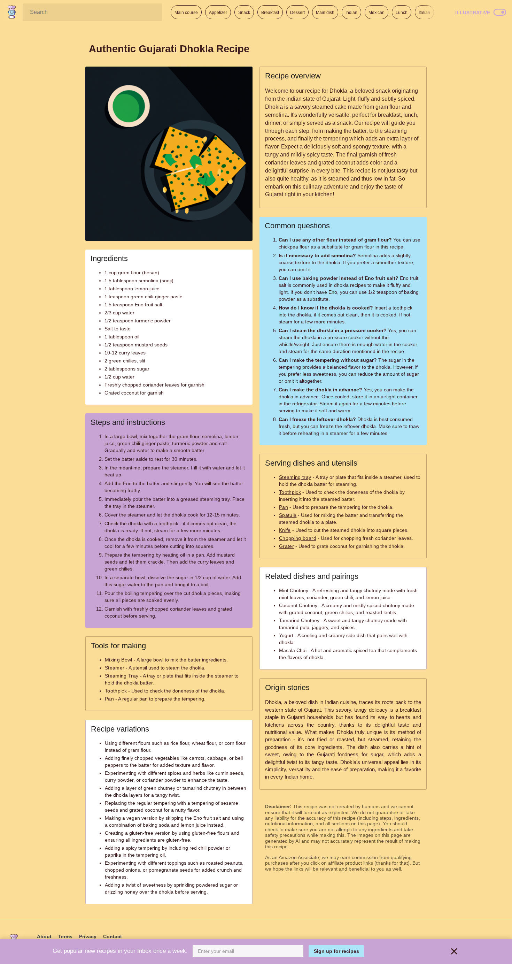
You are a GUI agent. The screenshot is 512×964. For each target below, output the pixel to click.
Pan (109, 699)
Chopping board (297, 538)
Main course (186, 12)
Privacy (87, 936)
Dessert (297, 12)
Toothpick (116, 691)
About (44, 936)
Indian (351, 12)
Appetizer (218, 12)
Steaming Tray (122, 676)
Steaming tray (295, 477)
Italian (424, 12)
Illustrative (472, 12)
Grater (286, 546)
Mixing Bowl (118, 660)
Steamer (114, 668)
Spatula (287, 515)
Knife (285, 530)
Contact (112, 936)
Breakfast (270, 12)
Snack (244, 12)
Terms (65, 936)
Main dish (325, 12)
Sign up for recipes (336, 951)
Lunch (402, 12)
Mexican (377, 12)
